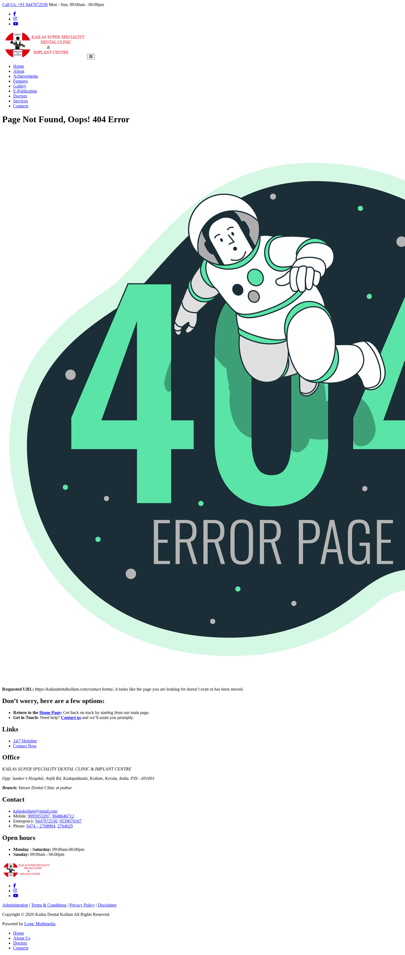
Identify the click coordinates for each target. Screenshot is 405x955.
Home (18, 66)
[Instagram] (15, 19)
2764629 (65, 826)
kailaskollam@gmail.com (35, 811)
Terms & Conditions (48, 905)
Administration (15, 905)
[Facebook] (14, 14)
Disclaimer (107, 905)
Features (20, 81)
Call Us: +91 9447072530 (25, 4)
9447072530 (46, 821)
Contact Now (25, 746)
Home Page (50, 712)
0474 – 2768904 (40, 826)
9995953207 (39, 816)
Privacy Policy (82, 905)
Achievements (25, 76)
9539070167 (71, 821)
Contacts (20, 106)
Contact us (71, 717)
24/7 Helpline (25, 741)
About (18, 71)
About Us (21, 938)
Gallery (19, 86)
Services (20, 101)
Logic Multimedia (39, 923)
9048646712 (63, 816)
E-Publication (25, 91)
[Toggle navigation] (91, 56)
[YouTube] (15, 23)
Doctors (20, 96)
